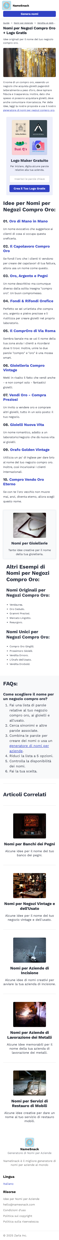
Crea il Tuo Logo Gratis (29, 188)
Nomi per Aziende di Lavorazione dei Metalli (29, 1035)
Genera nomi (29, 13)
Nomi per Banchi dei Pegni (29, 844)
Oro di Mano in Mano (28, 221)
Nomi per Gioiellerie (29, 543)
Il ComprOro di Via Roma (33, 331)
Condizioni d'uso (14, 1210)
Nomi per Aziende (23, 23)
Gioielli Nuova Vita (27, 424)
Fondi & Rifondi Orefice (31, 301)
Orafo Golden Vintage (30, 449)
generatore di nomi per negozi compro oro (28, 110)
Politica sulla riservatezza (21, 1221)
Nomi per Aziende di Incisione (29, 970)
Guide (6, 23)
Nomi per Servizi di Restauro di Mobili (29, 1103)
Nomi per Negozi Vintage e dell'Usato (29, 906)
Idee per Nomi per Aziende (21, 1198)
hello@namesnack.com (19, 1204)
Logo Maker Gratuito (29, 160)
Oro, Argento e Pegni (29, 276)
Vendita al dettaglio (47, 23)
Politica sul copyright (17, 1216)
